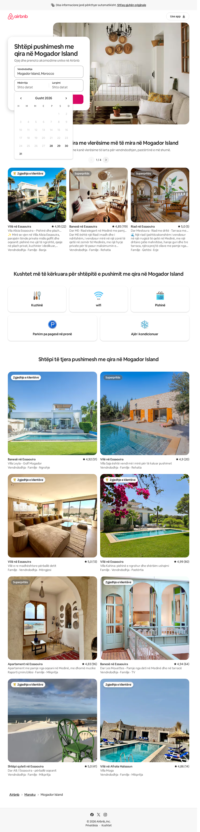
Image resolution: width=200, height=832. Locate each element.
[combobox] (48, 73)
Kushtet (107, 825)
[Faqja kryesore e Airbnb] (18, 16)
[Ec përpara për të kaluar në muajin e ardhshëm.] (66, 98)
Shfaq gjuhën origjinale (131, 5)
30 (66, 146)
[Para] (106, 160)
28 (51, 146)
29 (58, 146)
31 (20, 154)
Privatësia (92, 825)
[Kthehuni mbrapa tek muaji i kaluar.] (21, 98)
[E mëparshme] (91, 160)
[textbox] (31, 87)
